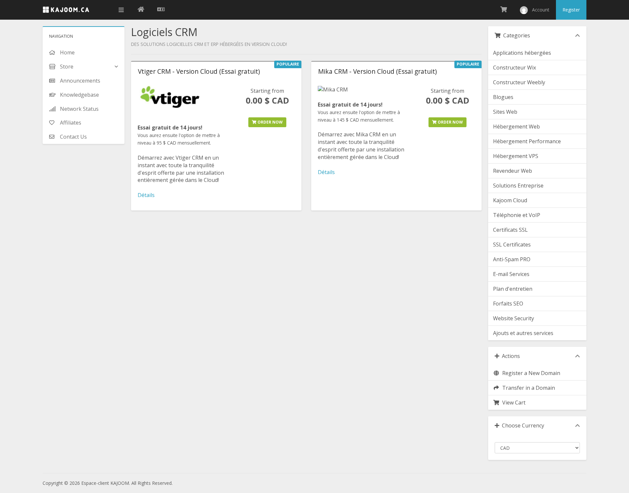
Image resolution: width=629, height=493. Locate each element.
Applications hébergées (522, 52)
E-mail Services (511, 274)
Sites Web (505, 111)
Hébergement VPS (515, 156)
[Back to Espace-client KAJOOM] (141, 10)
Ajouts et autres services (523, 333)
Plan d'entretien (512, 288)
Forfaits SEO (508, 303)
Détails (146, 195)
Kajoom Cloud (510, 200)
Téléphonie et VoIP (516, 215)
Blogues (503, 97)
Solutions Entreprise (518, 185)
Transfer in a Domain (527, 387)
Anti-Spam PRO (511, 259)
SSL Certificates (512, 244)
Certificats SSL (510, 229)
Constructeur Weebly (519, 82)
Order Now (270, 122)
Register (571, 10)
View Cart (512, 402)
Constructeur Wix (514, 67)
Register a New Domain (530, 373)
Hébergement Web (516, 126)
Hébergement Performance (527, 141)
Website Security (513, 318)
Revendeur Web (512, 170)
